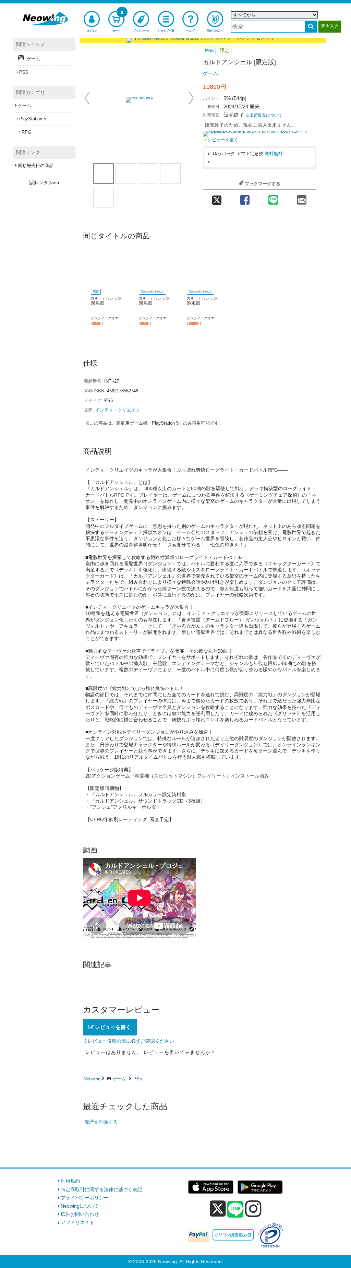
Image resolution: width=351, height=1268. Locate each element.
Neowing (92, 1078)
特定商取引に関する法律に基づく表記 (101, 1189)
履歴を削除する (101, 1122)
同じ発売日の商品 (35, 165)
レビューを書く (223, 140)
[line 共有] (273, 197)
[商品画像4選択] (103, 197)
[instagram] (253, 1208)
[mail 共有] (302, 197)
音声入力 (330, 26)
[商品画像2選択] (148, 173)
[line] (235, 1209)
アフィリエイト (77, 1222)
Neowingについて (80, 1206)
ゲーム (210, 73)
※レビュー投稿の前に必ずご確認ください (128, 1041)
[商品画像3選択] (170, 173)
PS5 (137, 1078)
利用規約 (70, 1181)
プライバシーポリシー (85, 1197)
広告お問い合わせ (80, 1214)
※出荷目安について (263, 115)
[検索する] (311, 27)
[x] (218, 1208)
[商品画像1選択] (103, 173)
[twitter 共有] (216, 197)
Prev (87, 98)
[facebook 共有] (244, 197)
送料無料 (273, 153)
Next (191, 98)
